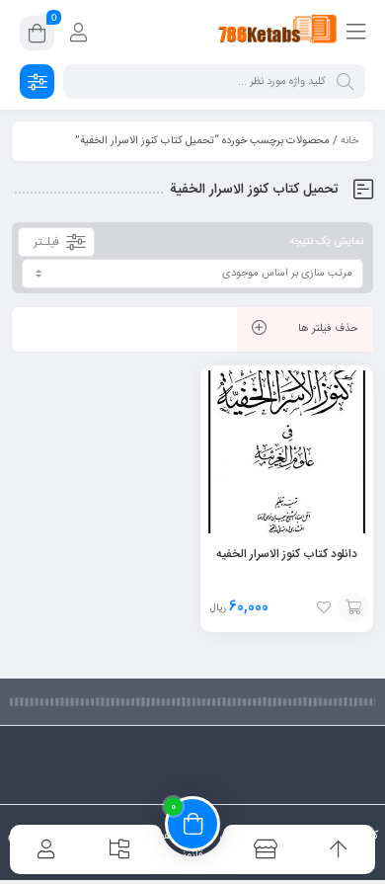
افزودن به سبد (353, 607)
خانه (349, 141)
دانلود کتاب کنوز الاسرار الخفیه (286, 554)
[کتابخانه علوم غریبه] (278, 32)
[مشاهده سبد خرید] (37, 36)
